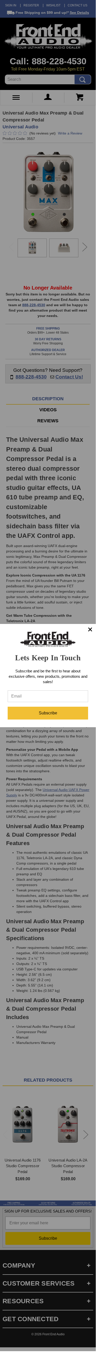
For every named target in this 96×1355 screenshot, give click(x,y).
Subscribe (48, 713)
